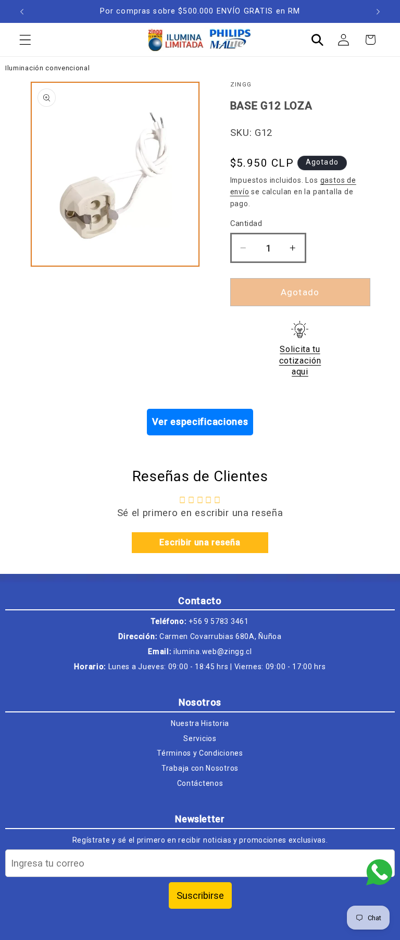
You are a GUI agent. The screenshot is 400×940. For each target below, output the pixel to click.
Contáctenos (200, 783)
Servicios (199, 738)
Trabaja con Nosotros (200, 768)
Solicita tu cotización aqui (300, 360)
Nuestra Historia (200, 723)
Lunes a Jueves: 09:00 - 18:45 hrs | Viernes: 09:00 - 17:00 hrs (217, 666)
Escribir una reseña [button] (199, 542)
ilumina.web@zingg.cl (212, 651)
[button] (25, 40)
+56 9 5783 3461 (218, 621)
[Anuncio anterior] (21, 11)
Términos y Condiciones (200, 753)
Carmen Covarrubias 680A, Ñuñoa (220, 636)
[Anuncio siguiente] (378, 11)
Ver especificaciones (200, 421)
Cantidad (246, 223)
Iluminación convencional (47, 68)
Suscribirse (200, 895)
